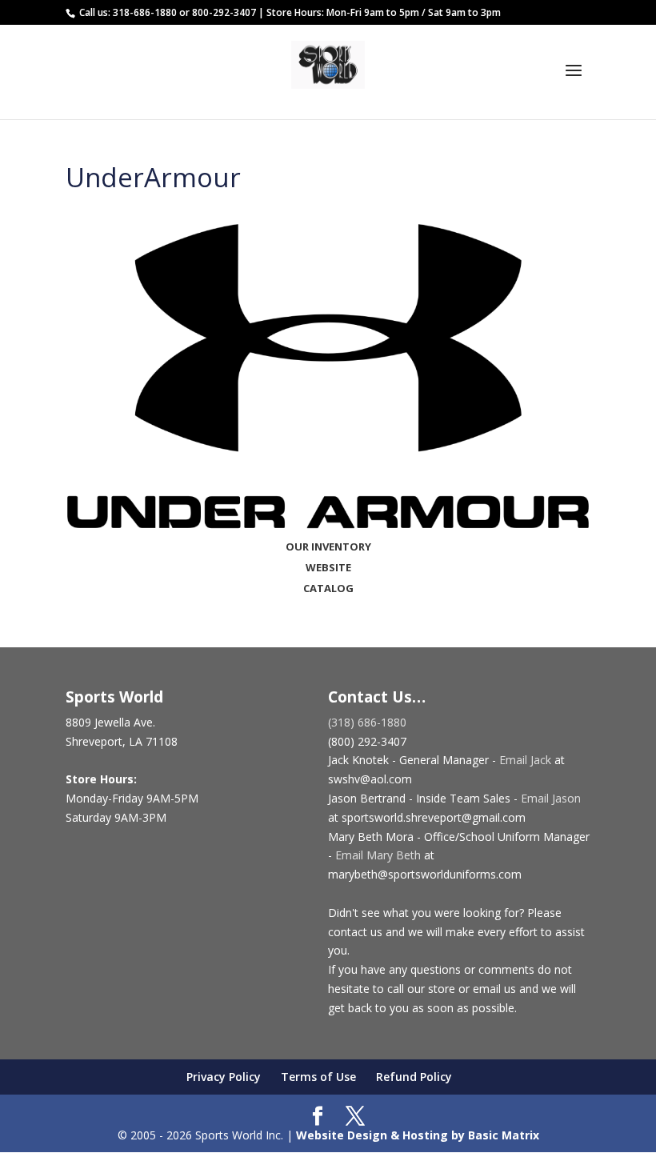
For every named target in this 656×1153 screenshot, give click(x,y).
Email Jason (551, 798)
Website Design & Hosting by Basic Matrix (417, 1135)
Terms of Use (318, 1076)
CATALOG (328, 588)
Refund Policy (414, 1076)
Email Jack (525, 759)
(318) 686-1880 (367, 722)
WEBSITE (328, 567)
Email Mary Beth (378, 855)
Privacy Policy (223, 1076)
